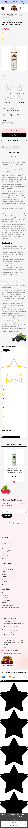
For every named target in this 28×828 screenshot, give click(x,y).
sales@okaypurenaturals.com (13, 653)
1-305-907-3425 (9, 641)
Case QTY (14, 157)
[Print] (10, 147)
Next (26, 467)
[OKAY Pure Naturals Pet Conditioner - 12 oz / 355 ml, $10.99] (14, 458)
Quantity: (4, 120)
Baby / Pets (4, 556)
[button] (2, 40)
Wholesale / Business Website (10, 607)
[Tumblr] (14, 527)
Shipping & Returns (7, 605)
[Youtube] (18, 523)
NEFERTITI (4, 579)
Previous (2, 467)
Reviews (3, 603)
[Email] (6, 147)
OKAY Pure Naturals (7, 569)
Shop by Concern (6, 543)
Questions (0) (7, 351)
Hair (2, 546)
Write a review (18, 40)
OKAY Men (4, 572)
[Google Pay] (14, 135)
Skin (2, 548)
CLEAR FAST (4, 582)
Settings (14, 819)
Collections (4, 541)
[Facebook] (2, 147)
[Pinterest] (17, 147)
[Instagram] (22, 523)
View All (3, 558)
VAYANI (3, 574)
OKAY (3, 567)
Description (14, 153)
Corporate (4, 598)
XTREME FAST (5, 577)
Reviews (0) (6, 350)
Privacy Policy (5, 600)
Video (3, 593)
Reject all (14, 822)
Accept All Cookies (14, 825)
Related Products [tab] (14, 444)
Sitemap (4, 610)
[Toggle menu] (2, 8)
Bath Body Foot (6, 551)
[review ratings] (2, 36)
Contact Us (4, 595)
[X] (14, 147)
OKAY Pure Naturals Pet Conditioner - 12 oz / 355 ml (14, 471)
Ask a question (9, 40)
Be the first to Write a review (11, 437)
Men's (3, 553)
